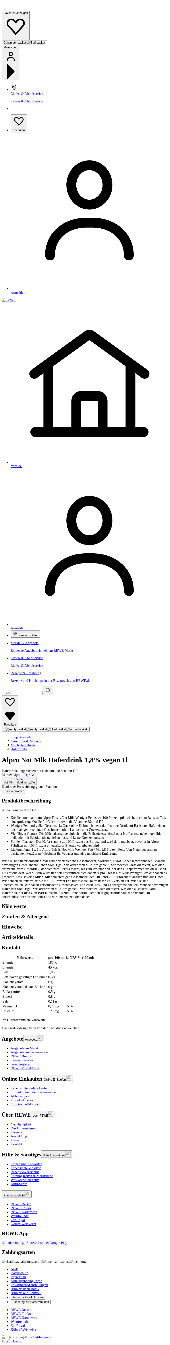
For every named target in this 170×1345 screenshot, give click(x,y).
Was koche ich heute (25, 1180)
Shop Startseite (21, 737)
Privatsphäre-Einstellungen (29, 1285)
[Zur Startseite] (17, 8)
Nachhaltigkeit (21, 1124)
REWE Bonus (21, 1056)
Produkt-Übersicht (23, 1100)
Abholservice (20, 1096)
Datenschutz (19, 1273)
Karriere (16, 1132)
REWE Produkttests (25, 1068)
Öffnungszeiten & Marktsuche (32, 1176)
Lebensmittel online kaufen (29, 1088)
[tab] (85, 906)
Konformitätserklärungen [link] (28, 1297)
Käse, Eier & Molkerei (26, 741)
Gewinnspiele (20, 1064)
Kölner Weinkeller (23, 1224)
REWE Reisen (21, 1204)
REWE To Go (21, 1208)
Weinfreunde (20, 1216)
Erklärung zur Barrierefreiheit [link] (30, 1302)
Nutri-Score (19, 1184)
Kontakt (16, 1144)
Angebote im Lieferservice (29, 1052)
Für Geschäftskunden (26, 1104)
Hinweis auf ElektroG (26, 1293)
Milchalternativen (23, 745)
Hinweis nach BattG (25, 1289)
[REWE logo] (8, 300)
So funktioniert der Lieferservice (33, 1092)
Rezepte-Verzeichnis (25, 1172)
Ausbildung (19, 1136)
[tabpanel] (85, 989)
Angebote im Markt (24, 1048)
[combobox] (19, 781)
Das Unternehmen (23, 1128)
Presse (15, 1140)
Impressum (18, 1277)
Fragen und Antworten (26, 1164)
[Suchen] (48, 690)
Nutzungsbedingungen (26, 1281)
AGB (14, 1269)
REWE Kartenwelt (24, 1212)
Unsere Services (22, 1060)
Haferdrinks (19, 749)
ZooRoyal (18, 1220)
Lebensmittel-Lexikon (26, 1168)
